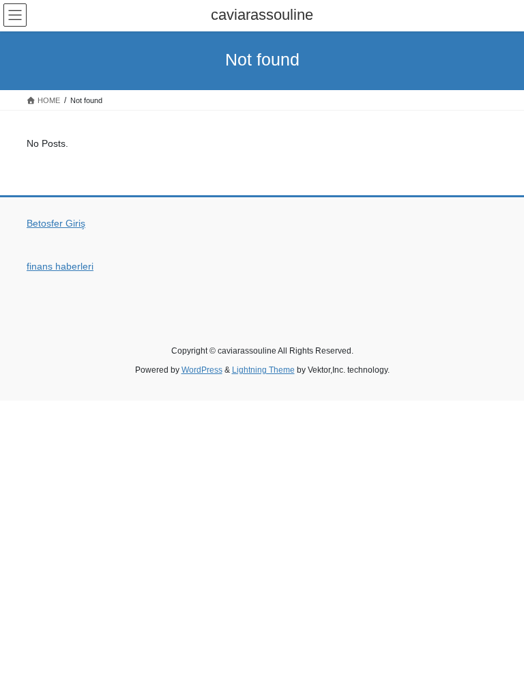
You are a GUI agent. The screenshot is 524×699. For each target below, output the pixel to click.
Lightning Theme (263, 370)
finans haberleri (60, 266)
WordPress (201, 370)
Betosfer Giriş (56, 223)
